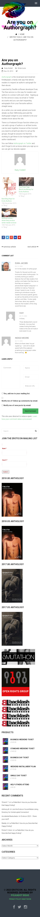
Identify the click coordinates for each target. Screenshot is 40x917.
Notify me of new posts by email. (17, 405)
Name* (4, 448)
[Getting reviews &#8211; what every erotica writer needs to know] (9, 212)
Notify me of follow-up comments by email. (20, 401)
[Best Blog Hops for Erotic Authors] (9, 187)
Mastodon (26, 899)
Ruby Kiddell (8, 68)
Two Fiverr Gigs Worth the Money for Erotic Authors (26, 189)
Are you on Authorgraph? (12, 62)
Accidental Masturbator (10, 816)
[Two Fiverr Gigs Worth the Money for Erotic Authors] (26, 181)
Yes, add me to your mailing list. (16, 393)
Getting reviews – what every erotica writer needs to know (9, 220)
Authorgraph (6, 77)
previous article (9, 247)
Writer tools (16, 37)
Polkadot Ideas (20, 895)
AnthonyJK (5, 809)
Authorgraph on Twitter (22, 143)
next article (32, 247)
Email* (4, 460)
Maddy (4, 823)
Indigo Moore (22, 338)
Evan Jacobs (21, 263)
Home (22, 34)
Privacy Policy (15, 899)
